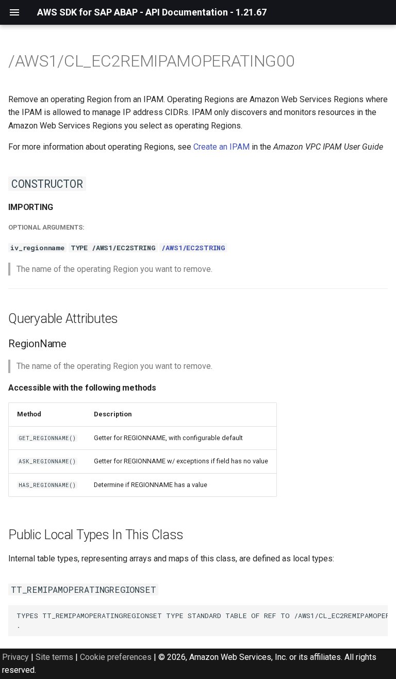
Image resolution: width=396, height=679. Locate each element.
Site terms (54, 657)
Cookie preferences (116, 657)
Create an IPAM (221, 147)
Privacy (15, 657)
